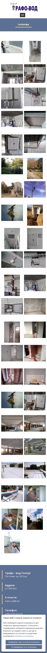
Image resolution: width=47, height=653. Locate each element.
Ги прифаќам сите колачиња (23, 647)
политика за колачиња (24, 636)
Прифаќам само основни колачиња (23, 642)
